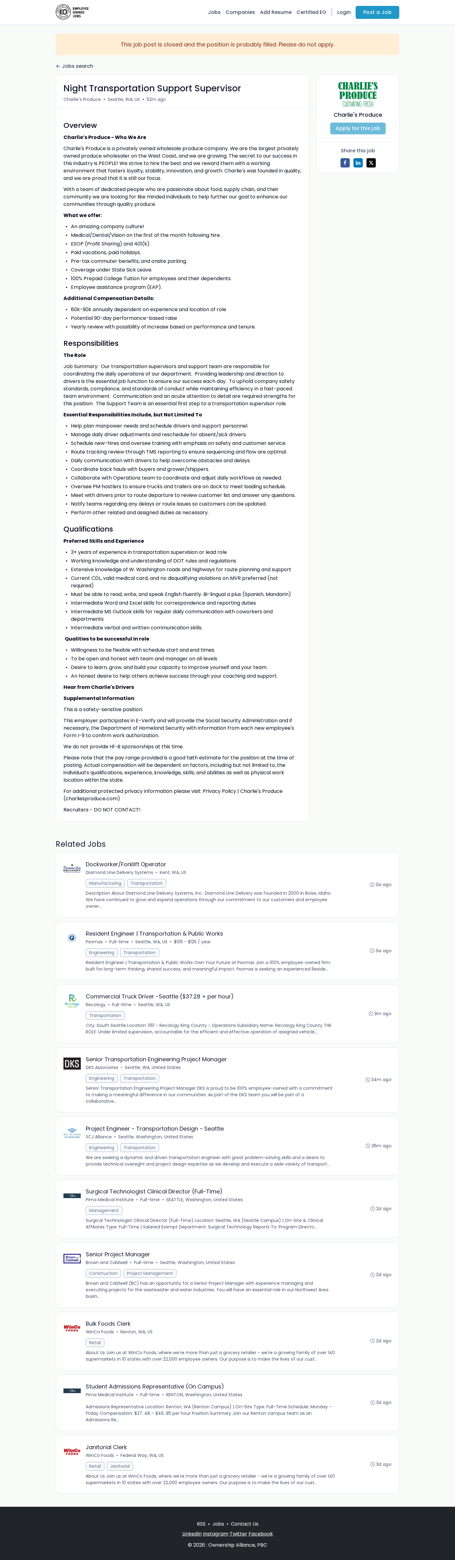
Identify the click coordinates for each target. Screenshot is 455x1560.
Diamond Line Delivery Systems (119, 872)
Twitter (238, 1533)
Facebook (261, 1533)
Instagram (215, 1533)
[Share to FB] (345, 162)
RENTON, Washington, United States (204, 1395)
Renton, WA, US (136, 1332)
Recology (96, 1005)
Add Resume (276, 12)
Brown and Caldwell (107, 1262)
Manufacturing (105, 883)
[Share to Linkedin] (358, 162)
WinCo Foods (100, 1332)
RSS (201, 1523)
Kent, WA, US (173, 872)
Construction (103, 1273)
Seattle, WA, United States (153, 1067)
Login (344, 12)
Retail (95, 1343)
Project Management (150, 1273)
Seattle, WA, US (124, 99)
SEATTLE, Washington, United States (204, 1200)
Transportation (147, 883)
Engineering (101, 952)
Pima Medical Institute (110, 1200)
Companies (240, 12)
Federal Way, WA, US (142, 1455)
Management (104, 1210)
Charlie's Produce (82, 99)
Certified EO (311, 12)
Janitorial (120, 1466)
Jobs (214, 12)
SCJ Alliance (99, 1137)
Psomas (94, 942)
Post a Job (377, 12)
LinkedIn (192, 1533)
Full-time (119, 942)
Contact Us (244, 1523)
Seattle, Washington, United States (155, 1137)
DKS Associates (102, 1067)
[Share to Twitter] (371, 162)
